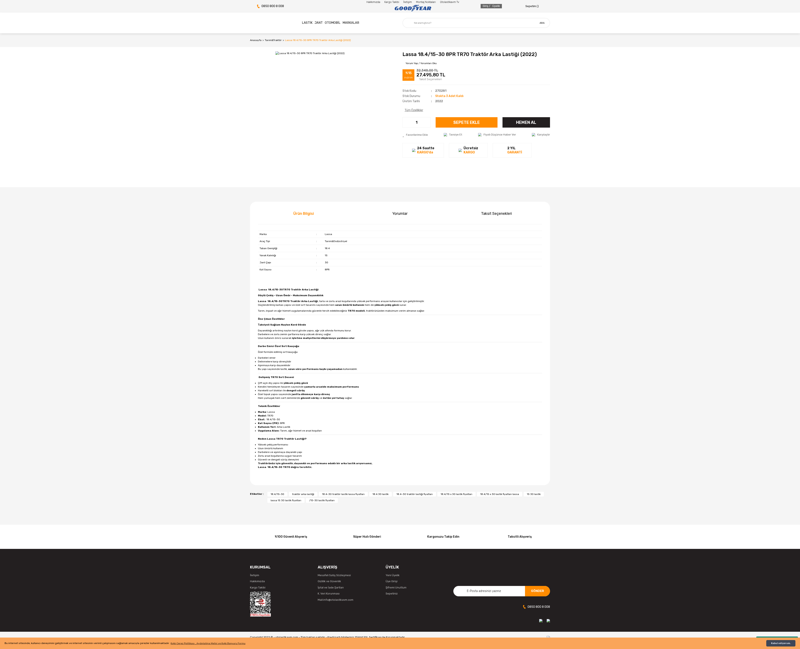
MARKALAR (350, 23)
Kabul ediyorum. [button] (781, 643)
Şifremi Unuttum (396, 587)
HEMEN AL (526, 122)
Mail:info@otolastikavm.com (335, 599)
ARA (542, 22)
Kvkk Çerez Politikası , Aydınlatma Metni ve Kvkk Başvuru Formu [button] (208, 643)
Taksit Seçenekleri (496, 213)
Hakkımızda (373, 2)
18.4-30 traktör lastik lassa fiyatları (343, 494)
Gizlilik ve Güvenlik (329, 581)
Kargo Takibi (391, 2)
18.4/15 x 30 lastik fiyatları (456, 494)
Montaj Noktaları (426, 2)
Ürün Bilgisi (303, 213)
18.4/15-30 (277, 494)
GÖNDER (537, 591)
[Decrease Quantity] (406, 122)
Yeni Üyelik (393, 575)
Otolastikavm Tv (449, 2)
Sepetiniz (392, 593)
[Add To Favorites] (415, 135)
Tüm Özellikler (414, 110)
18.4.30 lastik (380, 494)
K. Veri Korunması (329, 593)
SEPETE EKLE (466, 122)
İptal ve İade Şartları (331, 587)
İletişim (407, 2)
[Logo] (413, 8)
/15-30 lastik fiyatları (322, 500)
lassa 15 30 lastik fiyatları (286, 500)
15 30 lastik (534, 494)
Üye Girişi (392, 581)
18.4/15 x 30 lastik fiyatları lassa (499, 494)
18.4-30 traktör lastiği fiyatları (414, 494)
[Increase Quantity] (427, 122)
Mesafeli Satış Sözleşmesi (334, 575)
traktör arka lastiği (303, 494)
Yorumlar (400, 213)
